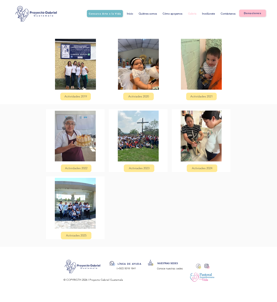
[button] (76, 168)
